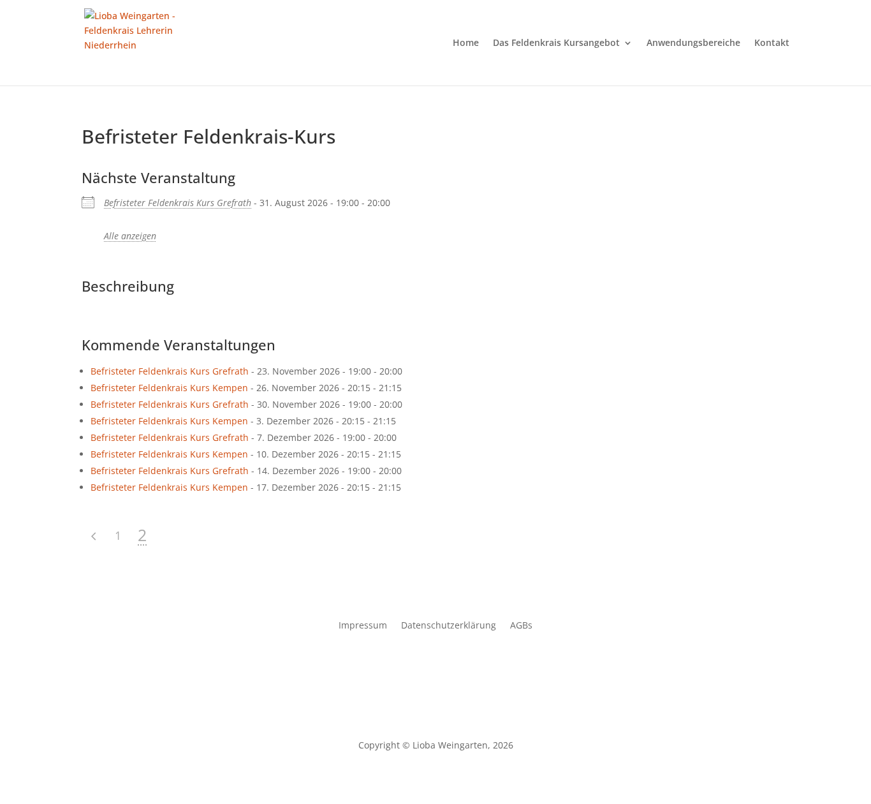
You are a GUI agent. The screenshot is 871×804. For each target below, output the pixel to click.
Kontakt (771, 43)
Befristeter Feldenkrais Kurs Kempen (169, 388)
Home (466, 43)
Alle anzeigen (130, 236)
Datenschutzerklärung (448, 626)
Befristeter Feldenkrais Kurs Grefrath (177, 203)
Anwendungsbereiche (693, 43)
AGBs (521, 626)
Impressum (363, 626)
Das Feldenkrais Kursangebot (556, 43)
